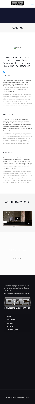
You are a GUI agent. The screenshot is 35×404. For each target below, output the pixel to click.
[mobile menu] (32, 3)
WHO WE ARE (11, 320)
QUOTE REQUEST (12, 330)
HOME (9, 316)
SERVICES (10, 326)
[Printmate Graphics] (17, 4)
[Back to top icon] (18, 393)
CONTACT (10, 323)
